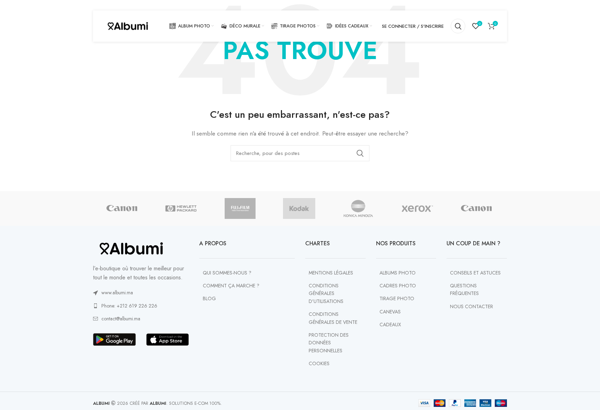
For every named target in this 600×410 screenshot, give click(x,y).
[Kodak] (299, 208)
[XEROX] (417, 208)
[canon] (121, 208)
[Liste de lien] (141, 292)
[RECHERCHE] (360, 153)
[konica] (358, 208)
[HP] (180, 208)
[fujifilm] (239, 208)
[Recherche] (458, 26)
